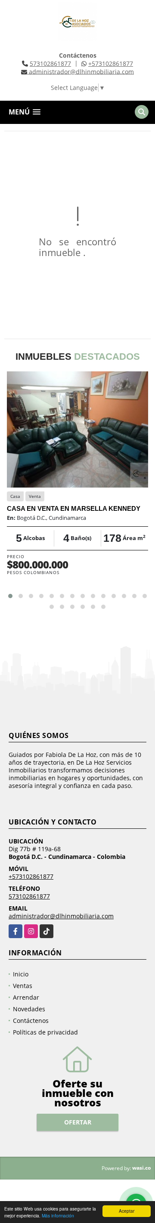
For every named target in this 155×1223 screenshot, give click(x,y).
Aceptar (126, 1211)
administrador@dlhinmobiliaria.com (61, 916)
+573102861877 (110, 63)
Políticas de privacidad (45, 1032)
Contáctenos (31, 1020)
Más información (58, 1215)
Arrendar (26, 997)
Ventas (22, 986)
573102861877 (50, 63)
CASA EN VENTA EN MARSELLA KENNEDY (73, 508)
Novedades (29, 1009)
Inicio (20, 974)
